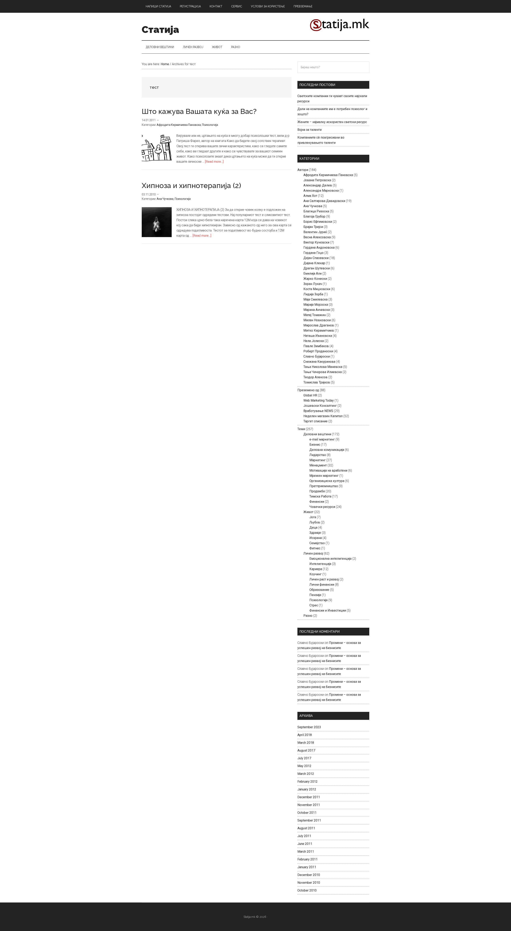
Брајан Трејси (313, 227)
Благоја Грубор (314, 216)
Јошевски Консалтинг (320, 406)
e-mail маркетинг (322, 439)
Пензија (315, 595)
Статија (160, 29)
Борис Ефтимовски (317, 222)
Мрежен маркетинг (324, 476)
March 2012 (305, 774)
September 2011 (309, 820)
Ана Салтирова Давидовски (324, 201)
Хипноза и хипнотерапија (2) (191, 185)
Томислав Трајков (316, 382)
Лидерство (317, 455)
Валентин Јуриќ (315, 232)
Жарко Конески (315, 279)
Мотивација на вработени (328, 470)
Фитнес (314, 548)
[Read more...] (214, 162)
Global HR (310, 395)
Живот (308, 512)
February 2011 (307, 859)
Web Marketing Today (318, 400)
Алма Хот (310, 196)
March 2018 (305, 743)
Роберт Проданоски (318, 351)
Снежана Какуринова (319, 362)
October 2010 (307, 890)
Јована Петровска (317, 180)
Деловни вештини (317, 434)
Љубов (314, 522)
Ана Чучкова (165, 198)
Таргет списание (315, 421)
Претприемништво (323, 486)
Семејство (317, 543)
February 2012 (307, 781)
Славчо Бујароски (316, 356)
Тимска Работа (320, 496)
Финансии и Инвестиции (327, 610)
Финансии (316, 501)
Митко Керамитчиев (318, 330)
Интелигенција (320, 564)
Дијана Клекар (314, 263)
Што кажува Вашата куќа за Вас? (199, 111)
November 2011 (308, 805)
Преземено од (308, 390)
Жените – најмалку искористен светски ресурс (332, 122)
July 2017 (304, 758)
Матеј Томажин (314, 315)
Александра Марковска (321, 190)
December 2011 (308, 797)
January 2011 (306, 867)
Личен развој (313, 553)
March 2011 (305, 851)
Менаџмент (318, 465)
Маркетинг (317, 460)
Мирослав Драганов (318, 325)
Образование (319, 590)
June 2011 (304, 844)
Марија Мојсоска (315, 304)
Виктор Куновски (316, 242)
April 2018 (304, 735)
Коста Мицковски (316, 289)
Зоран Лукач (312, 284)
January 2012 (306, 789)
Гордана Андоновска (319, 247)
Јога (312, 517)
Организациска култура (326, 481)
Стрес (313, 605)
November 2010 (308, 883)
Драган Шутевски (316, 268)
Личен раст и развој (324, 579)
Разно (307, 616)
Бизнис (314, 444)
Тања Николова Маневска (322, 367)
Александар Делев (317, 185)
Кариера (315, 569)
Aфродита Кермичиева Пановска (179, 124)
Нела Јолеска (313, 341)
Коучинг (315, 574)
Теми (301, 429)
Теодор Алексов (315, 377)
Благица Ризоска (316, 211)
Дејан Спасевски (316, 258)
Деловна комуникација (326, 450)
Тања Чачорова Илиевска (322, 372)
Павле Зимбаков (316, 346)
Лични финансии (321, 584)
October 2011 (307, 813)
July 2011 (304, 836)
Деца (313, 527)
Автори (302, 170)
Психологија (210, 124)
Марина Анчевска (316, 310)
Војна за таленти (309, 130)
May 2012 (304, 766)
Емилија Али (312, 273)
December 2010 (308, 875)
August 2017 (306, 750)
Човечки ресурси (322, 507)
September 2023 (309, 727)
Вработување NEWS (318, 411)
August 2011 (306, 828)
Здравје (315, 533)
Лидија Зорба (313, 294)
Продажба (317, 491)
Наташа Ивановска (317, 336)
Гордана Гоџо (313, 253)
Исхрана (315, 538)
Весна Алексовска (317, 237)
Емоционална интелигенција (330, 559)
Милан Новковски (317, 320)
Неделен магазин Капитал (323, 416)
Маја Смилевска (315, 299)
